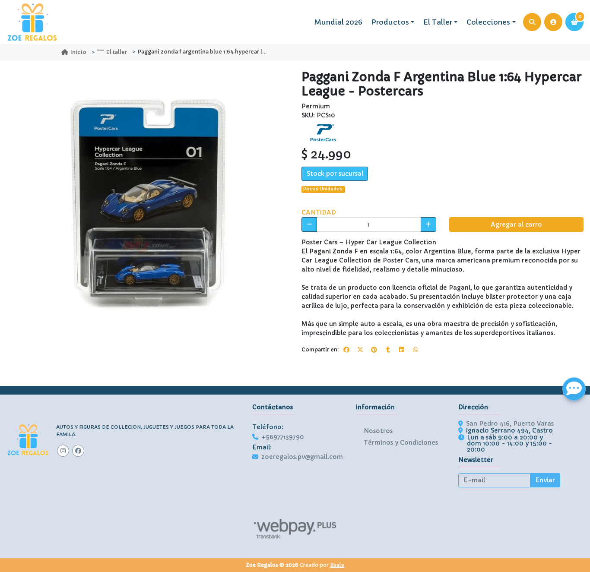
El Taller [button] (437, 22)
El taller (116, 52)
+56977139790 (282, 437)
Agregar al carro (516, 224)
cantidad (318, 212)
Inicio (78, 52)
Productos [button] (390, 22)
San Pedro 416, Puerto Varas (510, 423)
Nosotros (378, 431)
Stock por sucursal (335, 173)
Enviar (545, 480)
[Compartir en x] (360, 350)
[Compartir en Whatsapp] (415, 350)
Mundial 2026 (338, 22)
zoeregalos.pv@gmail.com (302, 457)
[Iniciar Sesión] (553, 22)
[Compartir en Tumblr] (388, 350)
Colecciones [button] (488, 22)
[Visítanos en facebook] (78, 451)
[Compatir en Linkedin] (402, 350)
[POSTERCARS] (323, 132)
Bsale (337, 565)
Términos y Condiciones (401, 442)
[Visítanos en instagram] (63, 451)
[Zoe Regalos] (32, 22)
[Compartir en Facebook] (346, 350)
